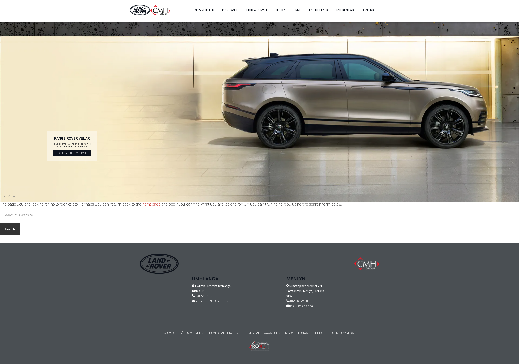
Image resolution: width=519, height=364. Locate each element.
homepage (151, 204)
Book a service (257, 10)
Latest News (345, 10)
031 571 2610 (204, 296)
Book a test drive (288, 10)
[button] (4, 197)
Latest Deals (318, 10)
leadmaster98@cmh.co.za (212, 301)
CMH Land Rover (140, 10)
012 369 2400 (299, 301)
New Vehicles (204, 10)
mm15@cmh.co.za (301, 306)
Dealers (368, 10)
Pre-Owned (230, 10)
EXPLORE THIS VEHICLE (72, 153)
